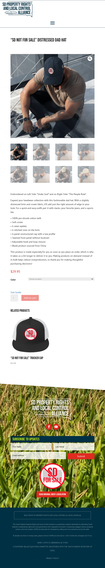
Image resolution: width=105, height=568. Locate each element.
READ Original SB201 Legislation (52, 494)
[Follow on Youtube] (56, 427)
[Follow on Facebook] (49, 427)
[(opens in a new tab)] (52, 488)
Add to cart (30, 298)
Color (13, 279)
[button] (90, 58)
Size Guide (15, 292)
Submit (81, 456)
